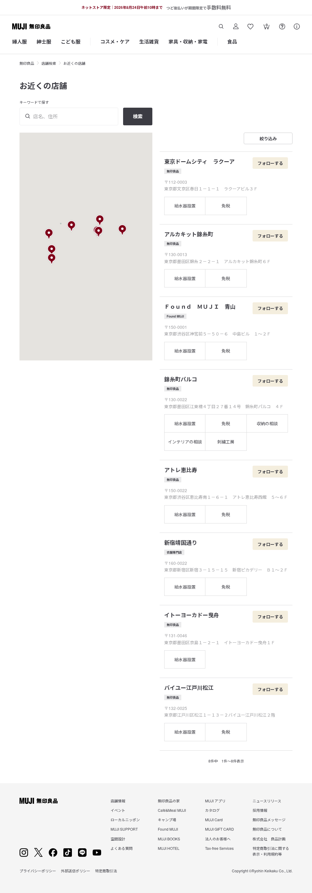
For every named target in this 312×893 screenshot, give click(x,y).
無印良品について (267, 829)
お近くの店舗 (74, 63)
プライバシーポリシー (38, 870)
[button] (72, 226)
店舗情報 (118, 800)
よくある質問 (122, 848)
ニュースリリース (267, 800)
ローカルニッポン (125, 819)
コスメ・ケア (114, 41)
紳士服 (44, 41)
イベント (118, 810)
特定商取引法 (106, 870)
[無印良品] (39, 801)
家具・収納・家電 (187, 41)
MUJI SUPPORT (124, 829)
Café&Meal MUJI (172, 810)
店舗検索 (48, 63)
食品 (232, 41)
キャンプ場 (167, 819)
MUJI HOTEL (168, 848)
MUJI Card (214, 819)
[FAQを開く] (282, 26)
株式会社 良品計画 (269, 838)
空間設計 (118, 838)
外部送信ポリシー (75, 870)
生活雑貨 (149, 41)
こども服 (70, 41)
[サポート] (296, 26)
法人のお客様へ (218, 838)
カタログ (212, 810)
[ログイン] (236, 26)
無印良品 (27, 63)
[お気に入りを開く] (250, 26)
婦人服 (19, 41)
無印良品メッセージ (269, 819)
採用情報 (260, 810)
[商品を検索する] (221, 26)
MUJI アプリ (215, 800)
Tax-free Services (219, 848)
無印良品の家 (169, 800)
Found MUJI (168, 829)
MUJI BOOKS (169, 838)
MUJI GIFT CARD (219, 829)
